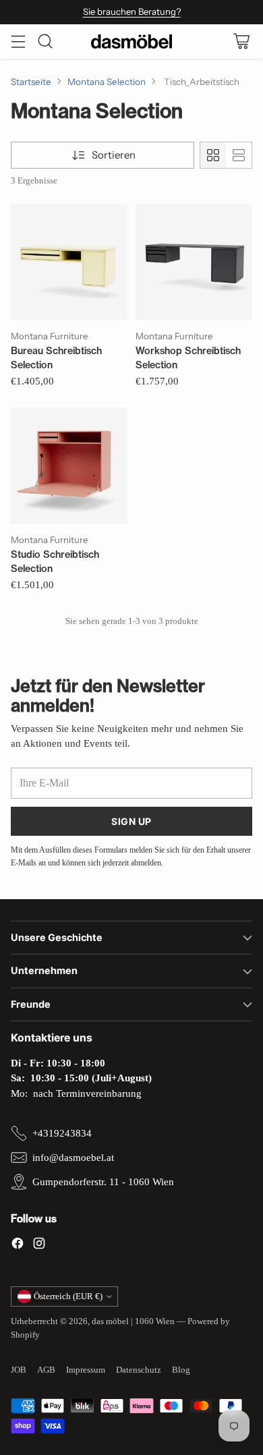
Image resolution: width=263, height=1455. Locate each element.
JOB (18, 1370)
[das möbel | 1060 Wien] (131, 41)
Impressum (85, 1370)
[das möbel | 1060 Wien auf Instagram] (39, 1245)
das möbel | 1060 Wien (133, 1321)
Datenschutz (138, 1370)
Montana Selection (106, 81)
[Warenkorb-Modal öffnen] (241, 41)
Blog (181, 1370)
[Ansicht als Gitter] (213, 155)
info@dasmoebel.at (73, 1157)
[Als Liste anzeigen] (239, 155)
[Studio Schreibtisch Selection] (69, 465)
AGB (46, 1370)
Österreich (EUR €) (68, 1296)
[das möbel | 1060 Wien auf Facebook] (17, 1245)
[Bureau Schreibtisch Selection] (69, 262)
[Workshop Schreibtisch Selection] (194, 262)
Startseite (31, 81)
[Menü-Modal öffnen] (18, 41)
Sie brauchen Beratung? (132, 11)
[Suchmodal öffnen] (45, 41)
